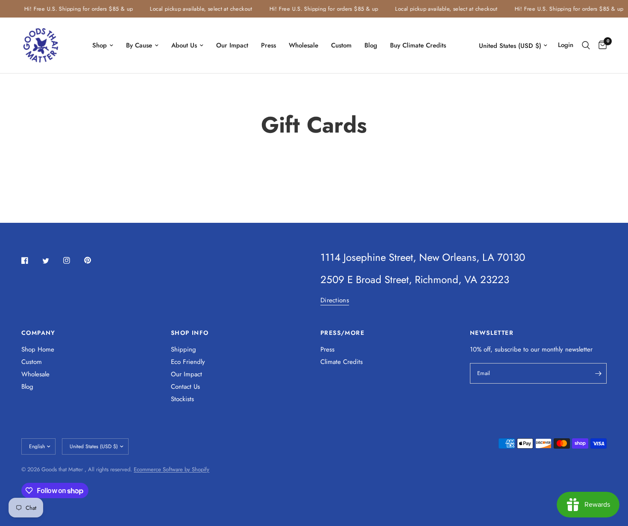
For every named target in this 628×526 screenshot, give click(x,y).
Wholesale (303, 45)
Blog (370, 45)
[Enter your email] (598, 373)
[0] (600, 45)
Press (268, 45)
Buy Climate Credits (418, 45)
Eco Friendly (188, 361)
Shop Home (37, 349)
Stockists (182, 399)
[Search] (586, 45)
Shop (99, 45)
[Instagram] (72, 260)
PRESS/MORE (342, 333)
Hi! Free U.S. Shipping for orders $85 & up (75, 9)
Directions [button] (334, 300)
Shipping (183, 349)
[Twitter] (51, 260)
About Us (184, 45)
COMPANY (38, 333)
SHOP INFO (190, 333)
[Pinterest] (93, 260)
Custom (341, 45)
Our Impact (232, 45)
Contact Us (185, 386)
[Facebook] (30, 260)
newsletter (579, 349)
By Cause (139, 45)
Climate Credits (341, 361)
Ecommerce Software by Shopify (171, 469)
